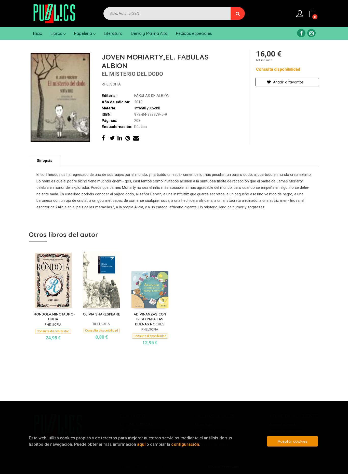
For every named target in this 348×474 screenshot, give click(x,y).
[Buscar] (238, 13)
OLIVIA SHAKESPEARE (101, 314)
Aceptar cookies (292, 441)
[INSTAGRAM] (311, 33)
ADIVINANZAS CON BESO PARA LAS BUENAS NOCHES (150, 319)
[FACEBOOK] (301, 33)
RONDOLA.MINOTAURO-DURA (54, 317)
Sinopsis (44, 160)
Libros (56, 33)
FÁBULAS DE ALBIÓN (151, 95)
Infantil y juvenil (147, 108)
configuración (185, 444)
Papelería (83, 33)
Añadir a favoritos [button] (288, 82)
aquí (141, 444)
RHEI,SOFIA (111, 84)
